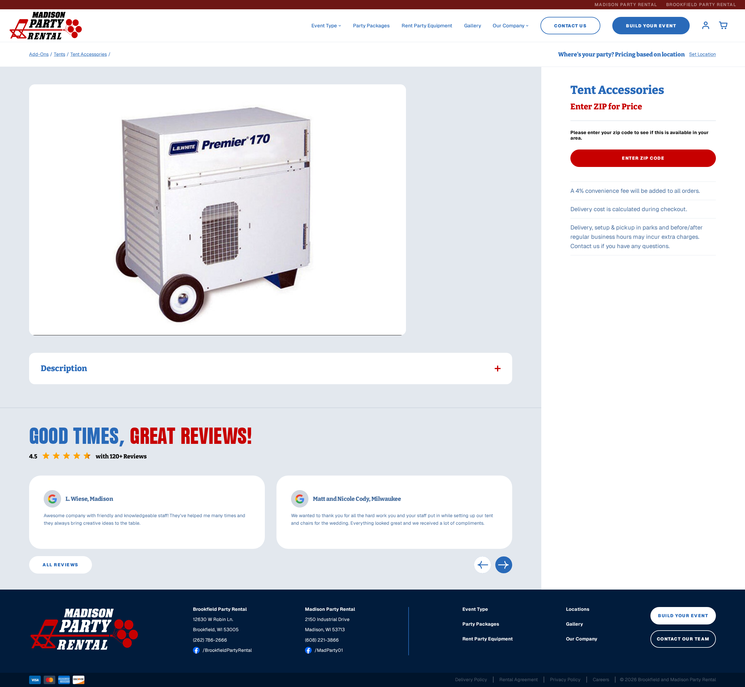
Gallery (472, 25)
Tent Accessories (88, 54)
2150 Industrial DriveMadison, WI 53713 (327, 624)
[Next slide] (503, 564)
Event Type (324, 25)
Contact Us (570, 26)
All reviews (60, 564)
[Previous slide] (482, 564)
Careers (601, 680)
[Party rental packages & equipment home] (46, 25)
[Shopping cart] (723, 26)
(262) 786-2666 (210, 640)
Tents (59, 54)
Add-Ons (39, 54)
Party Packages (371, 25)
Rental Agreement (518, 680)
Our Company (508, 25)
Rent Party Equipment (427, 25)
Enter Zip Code (643, 158)
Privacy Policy (565, 680)
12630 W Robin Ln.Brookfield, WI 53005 (216, 624)
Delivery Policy (471, 680)
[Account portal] (705, 26)
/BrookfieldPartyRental (227, 650)
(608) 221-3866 (322, 640)
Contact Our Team (683, 639)
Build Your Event (651, 26)
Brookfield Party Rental (701, 4)
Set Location (702, 54)
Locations (577, 609)
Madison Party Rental (626, 4)
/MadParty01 (329, 650)
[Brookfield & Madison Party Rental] (84, 629)
